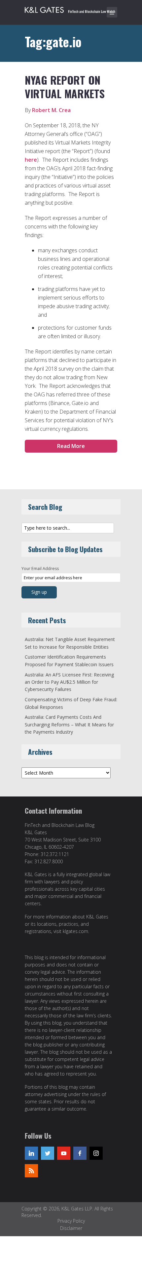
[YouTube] (63, 1153)
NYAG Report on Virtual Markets (64, 87)
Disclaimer (71, 1228)
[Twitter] (47, 1153)
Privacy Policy (71, 1221)
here (31, 159)
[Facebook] (80, 1153)
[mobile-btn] (112, 12)
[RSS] (31, 1170)
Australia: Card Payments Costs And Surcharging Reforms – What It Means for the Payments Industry (69, 724)
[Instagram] (96, 1153)
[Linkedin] (31, 1153)
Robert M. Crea (51, 110)
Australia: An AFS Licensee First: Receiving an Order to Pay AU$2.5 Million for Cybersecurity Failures (69, 682)
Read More (71, 446)
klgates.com (75, 931)
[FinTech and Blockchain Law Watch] (73, 9)
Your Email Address (40, 568)
